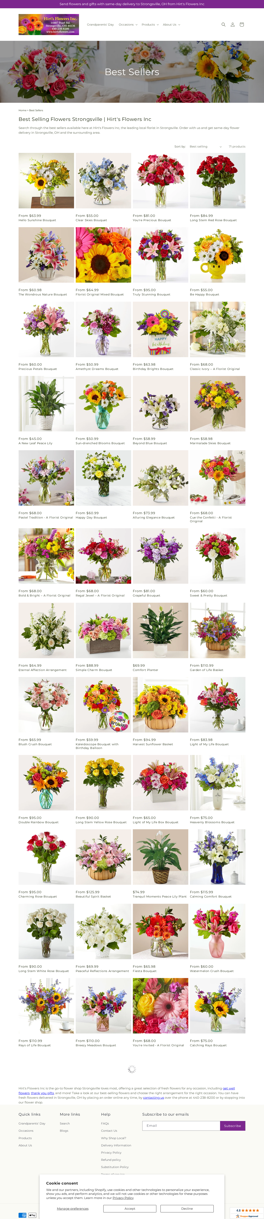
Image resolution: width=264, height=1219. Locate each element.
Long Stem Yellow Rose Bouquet (101, 822)
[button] (127, 24)
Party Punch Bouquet (206, 1119)
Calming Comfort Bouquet (211, 896)
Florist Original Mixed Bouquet (100, 294)
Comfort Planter (145, 670)
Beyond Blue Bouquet (150, 443)
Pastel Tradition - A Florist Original (46, 517)
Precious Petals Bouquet (38, 369)
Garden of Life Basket (207, 670)
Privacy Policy (123, 1198)
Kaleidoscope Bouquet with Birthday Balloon (97, 746)
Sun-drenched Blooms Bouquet (100, 443)
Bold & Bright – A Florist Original (44, 595)
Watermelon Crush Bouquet (212, 971)
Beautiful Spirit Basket (93, 896)
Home (22, 110)
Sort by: (180, 146)
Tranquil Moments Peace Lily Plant (160, 896)
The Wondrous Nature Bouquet (43, 294)
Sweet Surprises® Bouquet (96, 1119)
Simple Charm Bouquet (94, 670)
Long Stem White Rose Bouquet (44, 971)
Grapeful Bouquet (146, 595)
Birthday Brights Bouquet (153, 369)
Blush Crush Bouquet (35, 744)
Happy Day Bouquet (91, 517)
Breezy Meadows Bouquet (96, 1045)
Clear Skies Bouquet (91, 220)
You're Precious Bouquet (152, 220)
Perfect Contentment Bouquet (42, 1119)
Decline (187, 1209)
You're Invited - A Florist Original (158, 1045)
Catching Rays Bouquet (208, 1045)
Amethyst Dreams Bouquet (97, 369)
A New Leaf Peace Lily (36, 443)
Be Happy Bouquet (204, 294)
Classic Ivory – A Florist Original (215, 369)
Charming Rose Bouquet (38, 896)
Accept (130, 1209)
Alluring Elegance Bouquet (154, 517)
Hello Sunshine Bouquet (37, 220)
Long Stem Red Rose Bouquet (213, 220)
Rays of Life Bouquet (35, 1045)
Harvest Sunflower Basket (153, 744)
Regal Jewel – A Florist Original (100, 595)
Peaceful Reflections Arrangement (102, 971)
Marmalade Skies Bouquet (210, 443)
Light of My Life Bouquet (209, 744)
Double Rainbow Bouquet (39, 822)
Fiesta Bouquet (145, 971)
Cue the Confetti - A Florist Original (211, 519)
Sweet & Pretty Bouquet (208, 595)
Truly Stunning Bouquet (151, 294)
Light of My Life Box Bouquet (156, 822)
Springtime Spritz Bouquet (154, 1119)
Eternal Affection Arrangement (43, 670)
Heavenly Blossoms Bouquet (212, 822)
